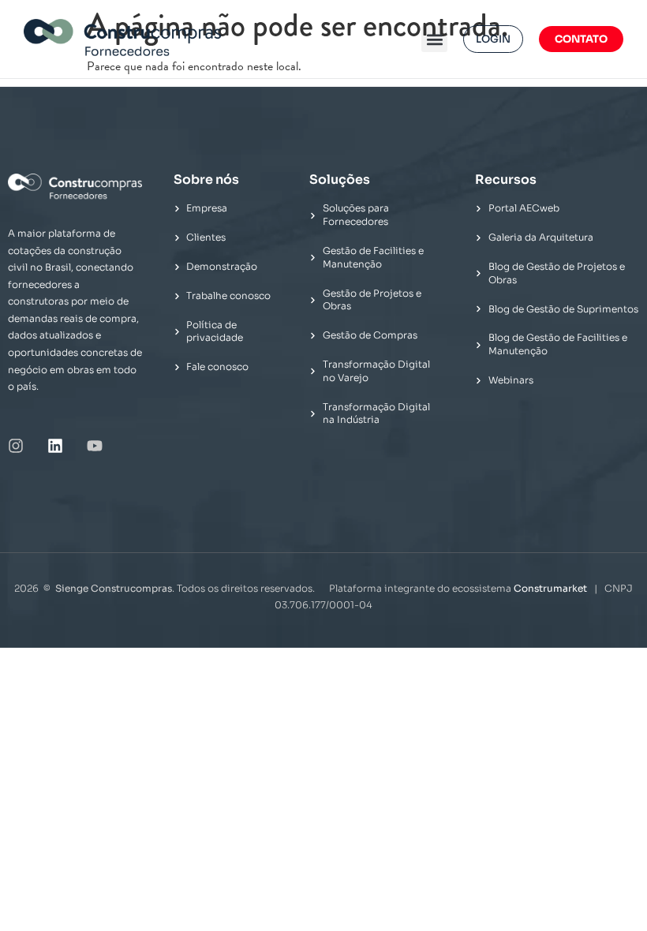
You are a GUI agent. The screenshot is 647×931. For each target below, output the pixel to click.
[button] (434, 39)
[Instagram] (16, 446)
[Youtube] (94, 446)
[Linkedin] (55, 446)
